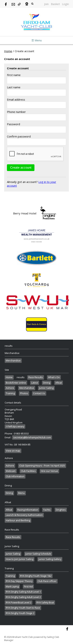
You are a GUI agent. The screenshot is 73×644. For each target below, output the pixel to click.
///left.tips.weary (15, 426)
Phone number (16, 112)
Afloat (58, 382)
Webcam (11, 471)
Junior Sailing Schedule (38, 553)
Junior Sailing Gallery (50, 559)
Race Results (35, 377)
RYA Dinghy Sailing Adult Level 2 (23, 597)
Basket (55, 4)
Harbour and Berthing (18, 520)
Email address (16, 99)
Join (46, 4)
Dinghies (61, 509)
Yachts (47, 509)
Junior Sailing (46, 388)
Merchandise (13, 360)
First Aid (28, 586)
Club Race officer (47, 581)
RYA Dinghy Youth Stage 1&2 (35, 575)
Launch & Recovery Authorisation (24, 515)
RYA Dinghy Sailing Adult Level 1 (23, 591)
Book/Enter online (16, 382)
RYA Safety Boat (45, 602)
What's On (54, 377)
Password (13, 124)
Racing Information (27, 509)
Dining (46, 382)
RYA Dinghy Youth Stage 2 (20, 613)
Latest (34, 382)
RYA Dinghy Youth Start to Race (23, 607)
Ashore (10, 388)
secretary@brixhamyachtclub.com (32, 437)
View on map (13, 450)
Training (10, 393)
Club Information (15, 476)
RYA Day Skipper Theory (19, 581)
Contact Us (39, 393)
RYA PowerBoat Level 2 (18, 602)
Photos (24, 393)
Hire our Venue (49, 471)
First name (14, 75)
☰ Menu (36, 40)
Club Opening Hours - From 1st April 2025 (42, 465)
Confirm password (19, 136)
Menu (21, 493)
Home (8, 51)
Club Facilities (28, 471)
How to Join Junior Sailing (19, 559)
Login (65, 4)
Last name (13, 87)
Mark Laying (12, 586)
